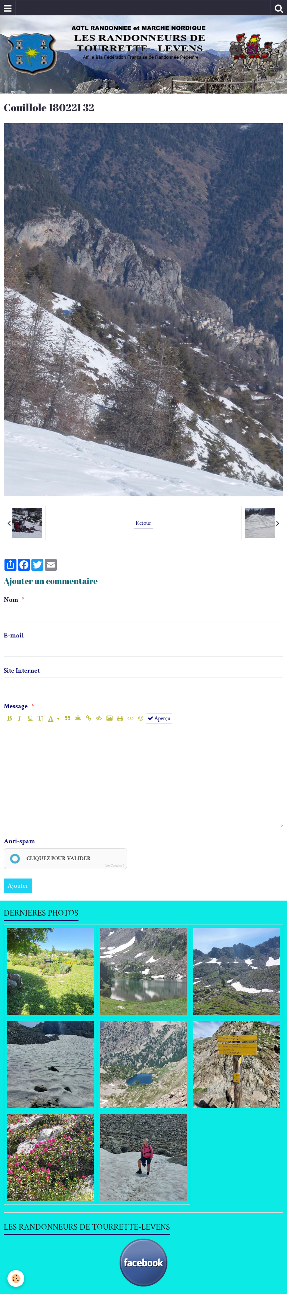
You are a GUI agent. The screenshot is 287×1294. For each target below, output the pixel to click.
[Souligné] (30, 718)
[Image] (109, 718)
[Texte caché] (98, 718)
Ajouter (17, 886)
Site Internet (22, 670)
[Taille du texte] (40, 718)
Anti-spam (19, 841)
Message (16, 706)
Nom (11, 600)
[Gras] (9, 718)
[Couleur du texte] (54, 718)
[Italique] (19, 718)
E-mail (14, 635)
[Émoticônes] (140, 718)
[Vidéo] (119, 718)
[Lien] (88, 718)
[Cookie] (15, 1278)
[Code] (130, 718)
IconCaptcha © (114, 865)
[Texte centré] (77, 718)
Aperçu (161, 718)
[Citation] (67, 718)
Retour (143, 523)
